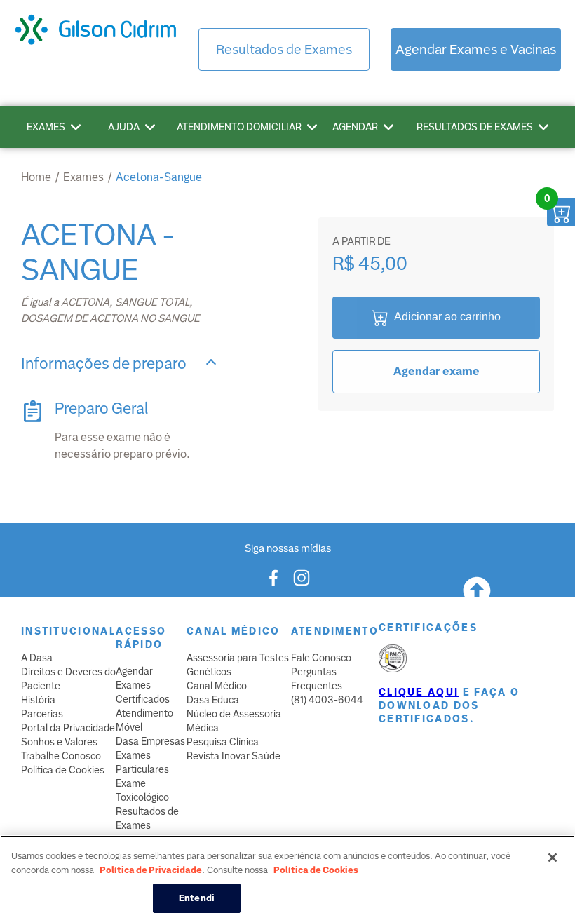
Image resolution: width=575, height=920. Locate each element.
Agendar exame (436, 371)
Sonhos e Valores (59, 742)
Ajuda (124, 127)
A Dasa (37, 657)
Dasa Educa (213, 699)
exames (83, 177)
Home (36, 177)
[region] (287, 877)
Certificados (143, 699)
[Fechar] (552, 857)
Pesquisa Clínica (223, 742)
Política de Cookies (62, 770)
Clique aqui (419, 692)
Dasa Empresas (150, 741)
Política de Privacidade (151, 870)
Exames (46, 127)
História (38, 699)
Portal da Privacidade (68, 727)
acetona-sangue (159, 177)
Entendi (197, 898)
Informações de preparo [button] (104, 363)
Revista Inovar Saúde (233, 756)
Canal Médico (217, 685)
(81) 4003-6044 (327, 699)
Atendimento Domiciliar (239, 127)
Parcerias (42, 713)
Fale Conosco (321, 657)
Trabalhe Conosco (61, 756)
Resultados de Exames (284, 49)
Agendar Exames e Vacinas (475, 49)
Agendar (355, 127)
